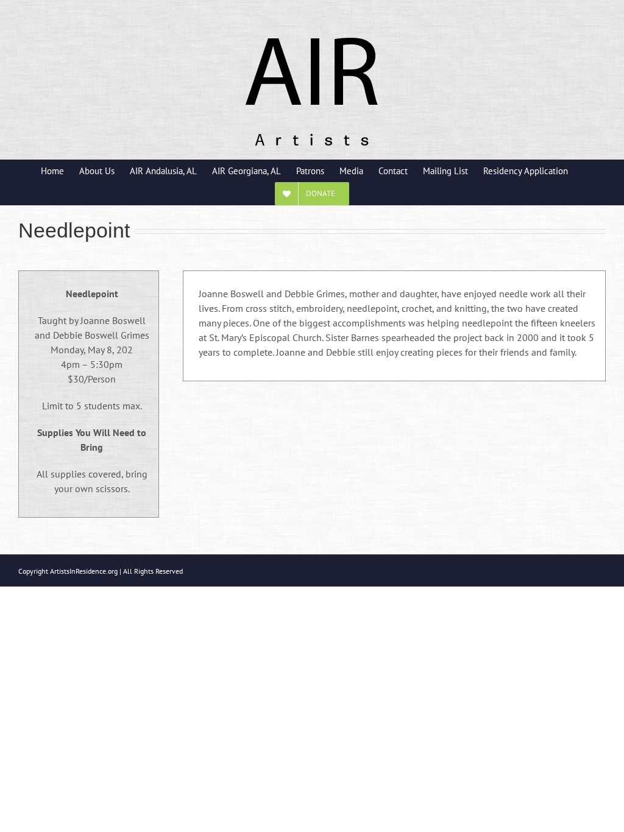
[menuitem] (60, 170)
